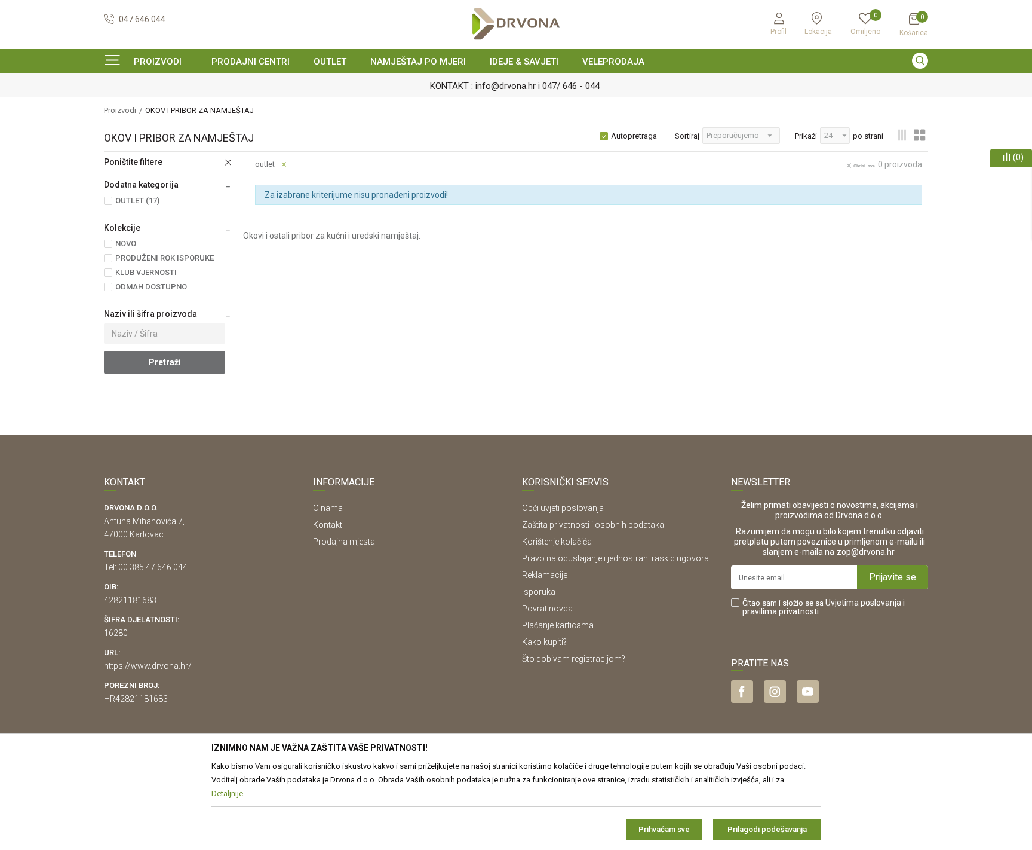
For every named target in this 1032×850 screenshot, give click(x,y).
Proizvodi (120, 110)
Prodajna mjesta (344, 541)
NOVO (125, 243)
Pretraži (165, 362)
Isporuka (538, 592)
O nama (328, 508)
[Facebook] (742, 691)
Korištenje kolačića (557, 541)
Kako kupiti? (544, 642)
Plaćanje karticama (558, 625)
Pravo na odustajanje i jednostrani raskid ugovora (615, 558)
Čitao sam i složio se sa (823, 607)
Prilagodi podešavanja (767, 829)
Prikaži (806, 136)
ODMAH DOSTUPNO (151, 286)
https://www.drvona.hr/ (148, 666)
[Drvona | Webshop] (516, 24)
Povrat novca (547, 608)
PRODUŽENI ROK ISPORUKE (164, 257)
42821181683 (130, 600)
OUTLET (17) (137, 200)
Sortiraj (687, 136)
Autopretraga (634, 136)
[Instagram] (775, 691)
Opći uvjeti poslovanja (563, 508)
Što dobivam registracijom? (573, 659)
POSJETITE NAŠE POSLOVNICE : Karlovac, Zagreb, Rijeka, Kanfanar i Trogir (829, 86)
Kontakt (327, 525)
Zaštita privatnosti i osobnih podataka (593, 525)
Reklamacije (544, 575)
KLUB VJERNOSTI (146, 272)
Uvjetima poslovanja (863, 602)
